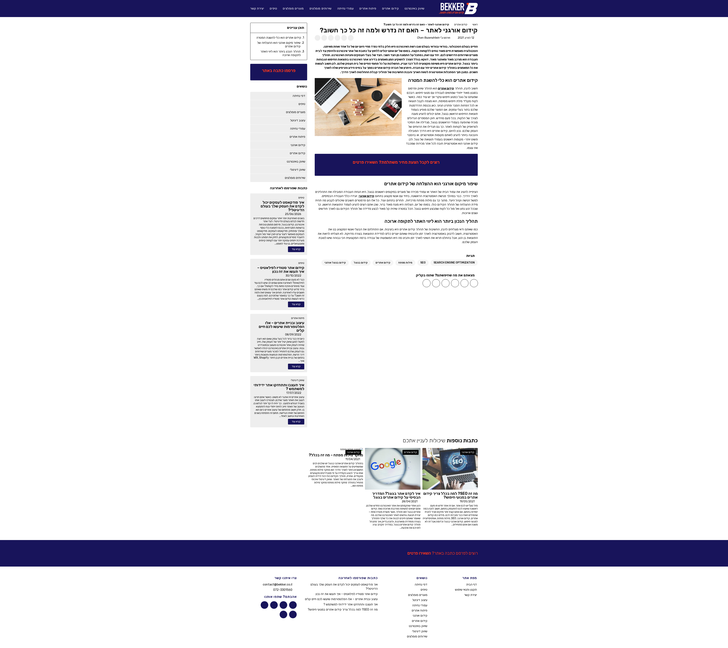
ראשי (475, 24)
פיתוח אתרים (297, 318)
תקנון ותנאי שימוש (466, 589)
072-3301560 (282, 590)
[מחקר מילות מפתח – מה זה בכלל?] (351, 449)
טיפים (301, 197)
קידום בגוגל (361, 262)
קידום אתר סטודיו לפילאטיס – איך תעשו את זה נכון (346, 594)
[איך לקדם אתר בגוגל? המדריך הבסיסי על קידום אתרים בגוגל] (392, 468)
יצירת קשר (470, 595)
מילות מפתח (405, 262)
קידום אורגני (366, 196)
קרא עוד (296, 249)
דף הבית (471, 584)
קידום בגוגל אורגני (335, 262)
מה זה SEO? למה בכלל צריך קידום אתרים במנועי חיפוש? (343, 609)
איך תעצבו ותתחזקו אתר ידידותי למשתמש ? (350, 604)
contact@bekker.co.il (277, 584)
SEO (423, 262)
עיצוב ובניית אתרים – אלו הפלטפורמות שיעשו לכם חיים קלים (341, 599)
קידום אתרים (460, 24)
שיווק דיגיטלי (297, 380)
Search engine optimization (454, 262)
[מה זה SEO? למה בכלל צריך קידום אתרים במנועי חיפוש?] (450, 468)
